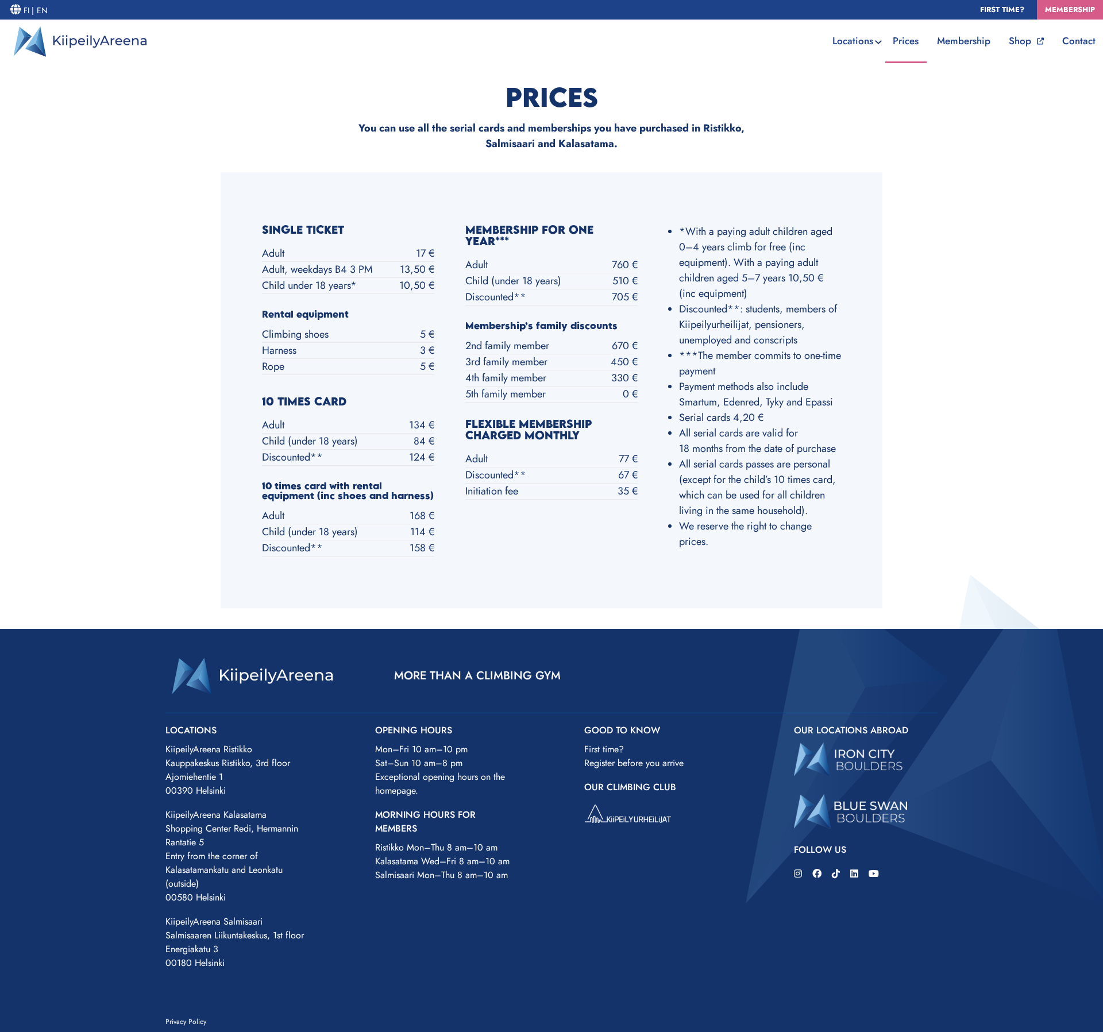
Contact (1079, 41)
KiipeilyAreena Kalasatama (216, 814)
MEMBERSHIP (1070, 9)
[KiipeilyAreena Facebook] (817, 874)
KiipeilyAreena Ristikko (208, 749)
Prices (906, 41)
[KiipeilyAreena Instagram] (798, 874)
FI (28, 10)
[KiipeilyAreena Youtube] (874, 874)
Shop (1021, 41)
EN (42, 10)
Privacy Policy (185, 1021)
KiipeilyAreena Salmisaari (214, 921)
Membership (963, 41)
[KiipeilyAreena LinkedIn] (854, 874)
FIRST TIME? (1003, 9)
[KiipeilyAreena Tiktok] (836, 874)
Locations (852, 41)
